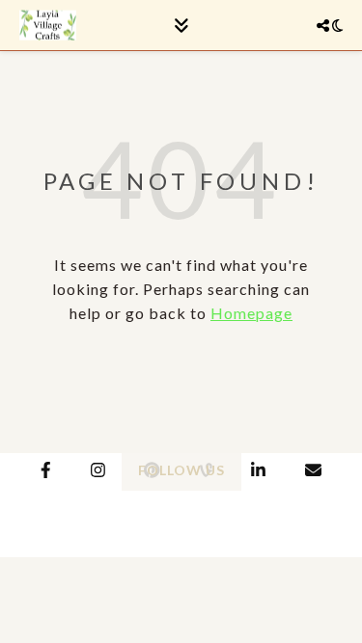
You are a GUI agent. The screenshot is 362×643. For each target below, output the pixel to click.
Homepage (251, 313)
